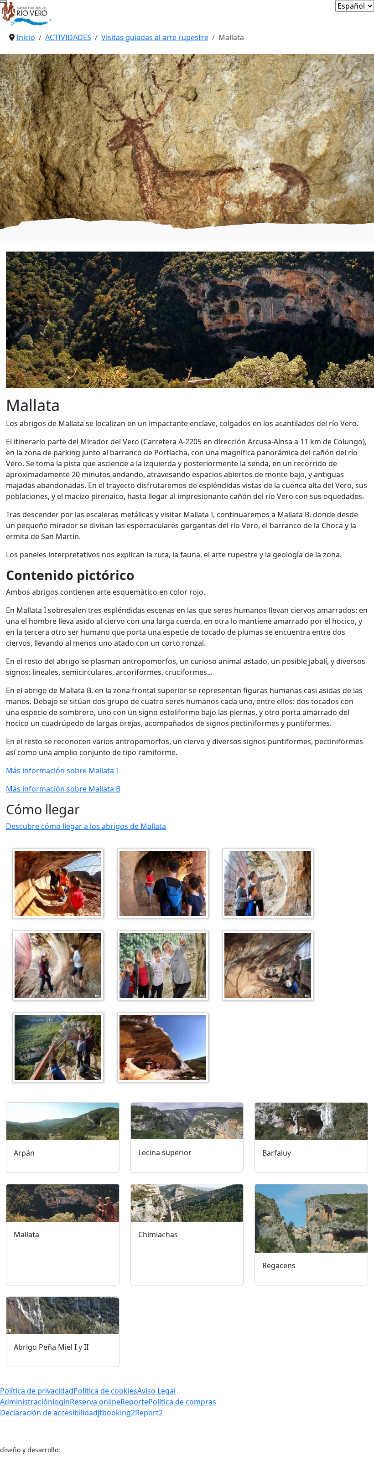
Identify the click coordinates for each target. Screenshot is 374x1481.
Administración (26, 1402)
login (61, 1402)
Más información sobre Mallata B (63, 789)
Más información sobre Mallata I (62, 771)
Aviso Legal (156, 1391)
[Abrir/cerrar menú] (3, 1)
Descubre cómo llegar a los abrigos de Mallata (86, 826)
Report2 (149, 1413)
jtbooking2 (116, 1413)
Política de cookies (105, 1391)
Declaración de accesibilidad (49, 1413)
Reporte (134, 1402)
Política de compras (182, 1402)
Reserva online (95, 1402)
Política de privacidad (36, 1391)
